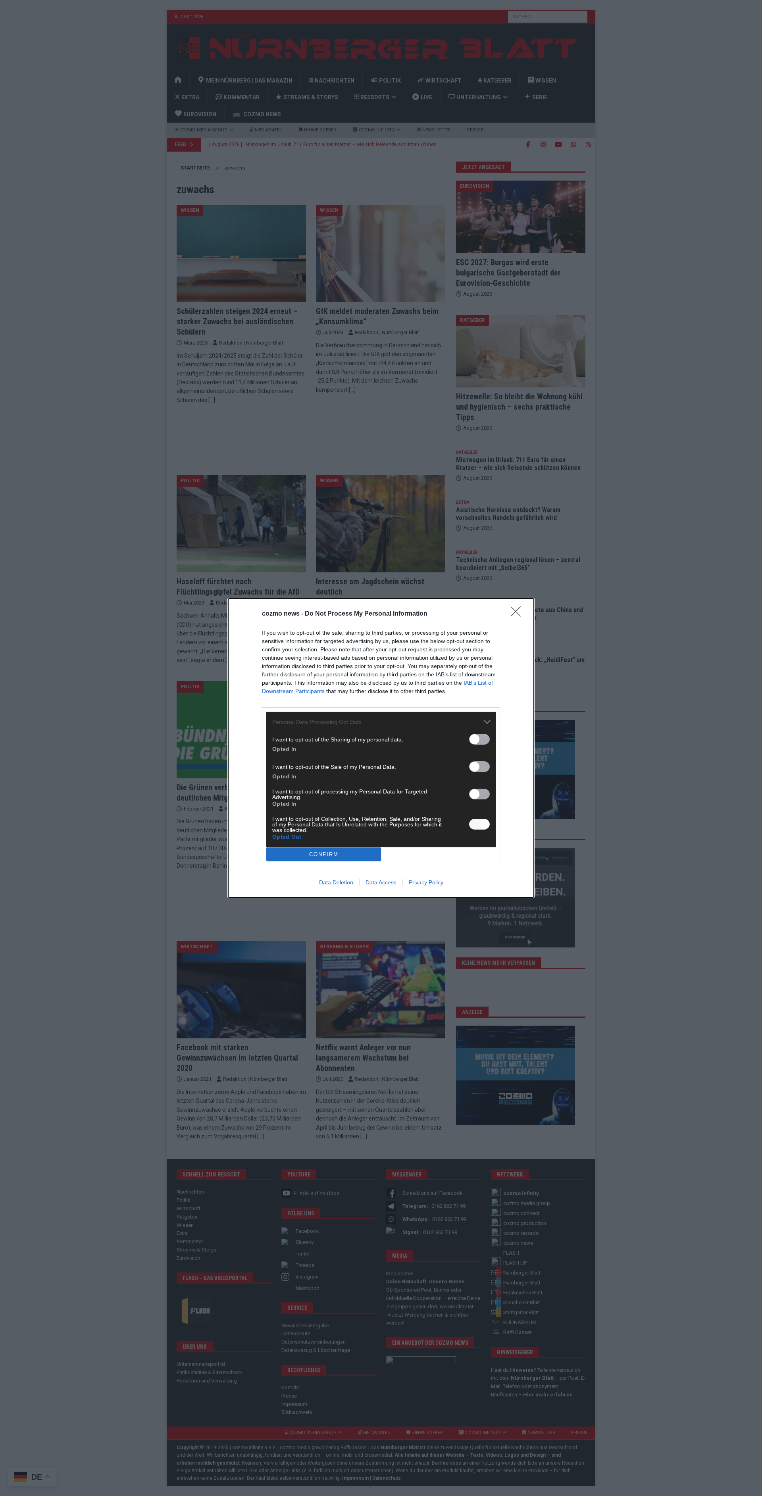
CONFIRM (324, 854)
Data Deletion (336, 882)
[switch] (479, 739)
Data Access (381, 882)
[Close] (518, 614)
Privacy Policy (426, 882)
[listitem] (381, 722)
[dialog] (381, 748)
